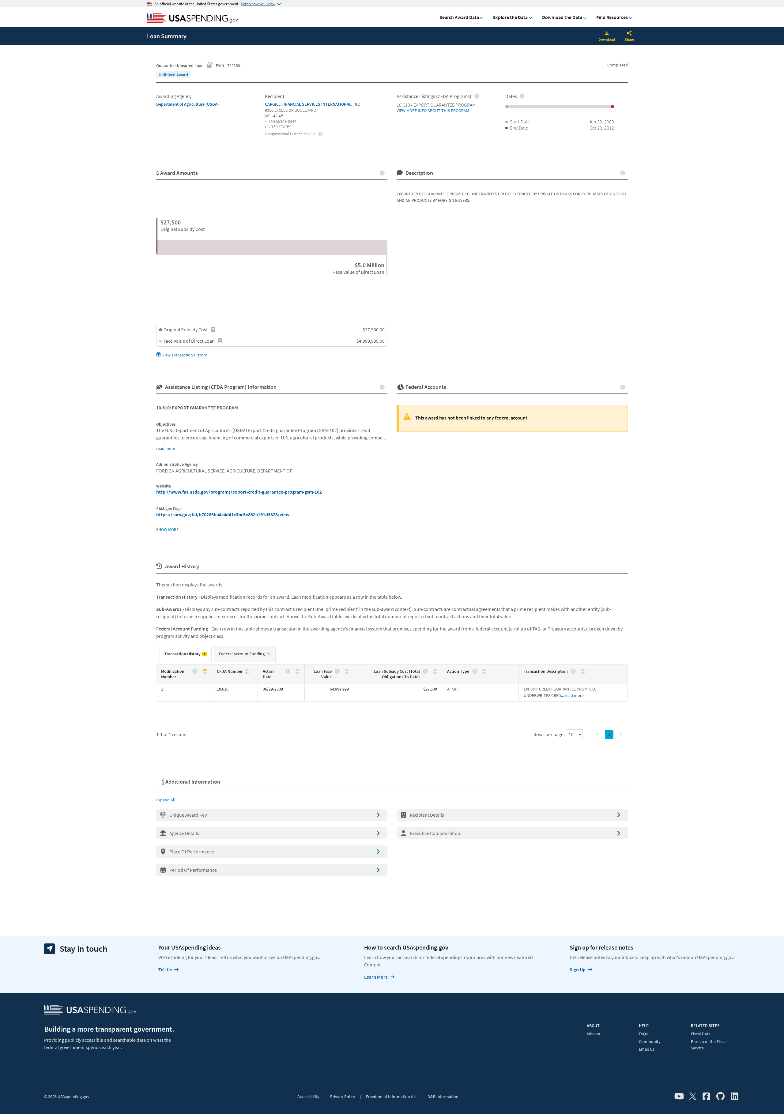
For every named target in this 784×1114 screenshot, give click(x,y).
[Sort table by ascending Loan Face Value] (347, 669)
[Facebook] (706, 1096)
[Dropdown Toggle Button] (629, 34)
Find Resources (612, 17)
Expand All (165, 800)
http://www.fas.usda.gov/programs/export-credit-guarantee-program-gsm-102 (239, 492)
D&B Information (443, 1096)
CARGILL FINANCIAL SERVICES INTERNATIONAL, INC (312, 104)
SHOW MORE (167, 529)
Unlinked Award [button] (173, 74)
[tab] (186, 654)
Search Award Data (459, 17)
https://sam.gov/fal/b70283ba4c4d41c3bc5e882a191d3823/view (222, 514)
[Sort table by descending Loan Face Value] (347, 672)
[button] (271, 815)
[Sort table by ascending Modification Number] (205, 669)
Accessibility (308, 1096)
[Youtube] (679, 1096)
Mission (593, 1034)
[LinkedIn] (734, 1096)
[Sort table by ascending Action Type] (484, 669)
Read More (574, 695)
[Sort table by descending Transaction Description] (583, 672)
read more (165, 448)
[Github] (720, 1096)
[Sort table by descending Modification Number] (205, 672)
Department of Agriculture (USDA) (187, 104)
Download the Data (562, 17)
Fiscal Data (700, 1034)
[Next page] (620, 734)
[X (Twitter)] (693, 1096)
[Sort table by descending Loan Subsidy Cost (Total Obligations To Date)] (435, 672)
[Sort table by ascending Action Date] (298, 669)
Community (650, 1041)
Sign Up (578, 969)
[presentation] (173, 74)
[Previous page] (597, 734)
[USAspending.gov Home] (192, 18)
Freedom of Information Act (391, 1096)
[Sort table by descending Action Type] (484, 672)
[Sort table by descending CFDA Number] (247, 672)
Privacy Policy (342, 1096)
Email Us (646, 1049)
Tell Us (165, 969)
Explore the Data (510, 17)
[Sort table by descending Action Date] (298, 672)
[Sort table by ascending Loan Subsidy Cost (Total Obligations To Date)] (435, 669)
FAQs (643, 1034)
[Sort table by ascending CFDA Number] (247, 669)
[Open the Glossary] (210, 65)
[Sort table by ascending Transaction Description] (583, 669)
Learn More (376, 977)
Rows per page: (549, 734)
